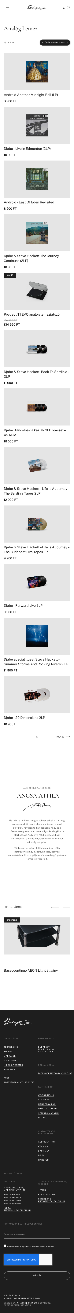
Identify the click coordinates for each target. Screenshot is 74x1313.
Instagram (56, 1073)
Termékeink (11, 1047)
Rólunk (8, 1051)
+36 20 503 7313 (46, 1194)
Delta (41, 1155)
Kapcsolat (10, 1069)
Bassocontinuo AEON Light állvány (31, 970)
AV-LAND (43, 1146)
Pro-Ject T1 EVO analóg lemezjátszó (32, 314)
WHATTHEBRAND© (27, 1303)
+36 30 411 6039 (12, 1203)
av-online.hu (46, 1095)
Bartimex (44, 1151)
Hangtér (43, 1160)
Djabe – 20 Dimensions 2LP (24, 718)
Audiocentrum (47, 1142)
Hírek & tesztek (13, 1065)
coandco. (44, 1099)
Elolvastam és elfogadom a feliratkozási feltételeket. (30, 1246)
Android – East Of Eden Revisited (29, 202)
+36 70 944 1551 (12, 1194)
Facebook (44, 1073)
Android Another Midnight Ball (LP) (31, 95)
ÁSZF (6, 1078)
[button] (7, 7)
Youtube (67, 1073)
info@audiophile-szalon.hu (17, 1209)
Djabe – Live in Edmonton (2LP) (27, 149)
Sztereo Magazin (48, 1113)
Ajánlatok (10, 1060)
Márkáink (10, 1056)
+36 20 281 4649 (12, 1197)
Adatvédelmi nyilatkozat (19, 1082)
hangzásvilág (47, 1104)
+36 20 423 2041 (12, 1200)
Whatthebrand (47, 1108)
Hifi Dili (43, 1118)
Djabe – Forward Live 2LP (23, 605)
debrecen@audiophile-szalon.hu (51, 1200)
